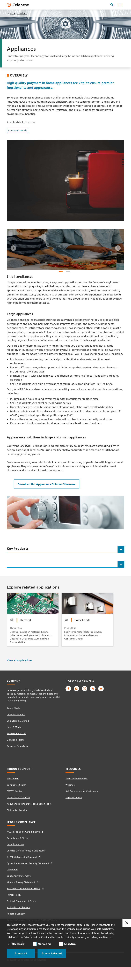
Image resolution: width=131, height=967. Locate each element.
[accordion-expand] (121, 549)
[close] (126, 923)
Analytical (70, 944)
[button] (13, 248)
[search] (112, 5)
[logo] (18, 5)
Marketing (44, 944)
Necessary (18, 944)
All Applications (18, 13)
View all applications (19, 660)
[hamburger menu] (120, 5)
